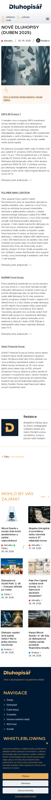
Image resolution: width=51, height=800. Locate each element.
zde (30, 180)
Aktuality (8, 41)
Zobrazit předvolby (25, 790)
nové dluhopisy (17, 457)
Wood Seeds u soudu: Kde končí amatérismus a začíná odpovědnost (11, 534)
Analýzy (8, 649)
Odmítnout (25, 783)
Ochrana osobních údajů (25, 796)
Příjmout (25, 776)
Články (7, 594)
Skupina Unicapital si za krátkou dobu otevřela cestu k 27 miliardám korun (39, 534)
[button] (47, 743)
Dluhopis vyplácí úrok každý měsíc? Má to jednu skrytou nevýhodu (10, 639)
